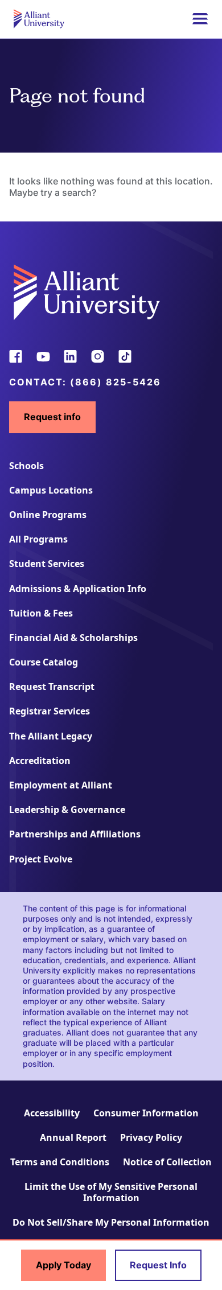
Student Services (46, 563)
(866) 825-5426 (115, 382)
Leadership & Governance (67, 809)
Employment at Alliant (60, 785)
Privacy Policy (151, 1137)
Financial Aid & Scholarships (73, 637)
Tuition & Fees (41, 613)
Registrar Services (49, 711)
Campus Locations (51, 490)
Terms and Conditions (59, 1162)
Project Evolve (40, 859)
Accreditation (40, 760)
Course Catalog (43, 662)
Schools (26, 465)
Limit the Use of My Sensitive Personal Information (111, 1191)
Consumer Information (146, 1113)
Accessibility (52, 1113)
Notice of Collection (167, 1162)
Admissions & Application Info (77, 588)
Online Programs (48, 514)
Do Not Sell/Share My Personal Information (111, 1222)
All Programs (38, 539)
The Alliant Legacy (50, 736)
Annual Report (73, 1137)
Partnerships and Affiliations (75, 834)
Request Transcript (51, 686)
